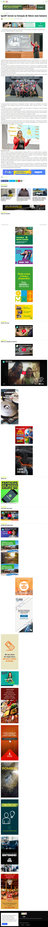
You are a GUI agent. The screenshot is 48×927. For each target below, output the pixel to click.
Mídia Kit (22, 924)
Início (19, 924)
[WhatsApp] (17, 181)
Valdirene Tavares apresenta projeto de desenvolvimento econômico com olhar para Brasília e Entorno (23, 199)
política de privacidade (6, 922)
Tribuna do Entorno (25, 922)
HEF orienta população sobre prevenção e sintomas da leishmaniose (6, 199)
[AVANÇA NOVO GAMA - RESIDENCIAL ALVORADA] (24, 236)
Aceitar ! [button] (4, 923)
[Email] (21, 181)
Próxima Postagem (43, 224)
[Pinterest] (19, 181)
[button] (1, 2)
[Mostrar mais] (24, 181)
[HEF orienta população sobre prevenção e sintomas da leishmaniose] (8, 192)
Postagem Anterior (4, 224)
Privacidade (28, 924)
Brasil (7, 13)
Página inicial (3, 13)
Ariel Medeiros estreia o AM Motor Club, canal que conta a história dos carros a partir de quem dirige (39, 199)
